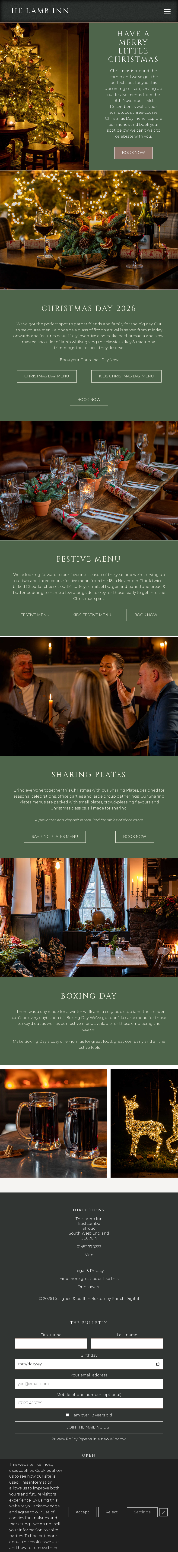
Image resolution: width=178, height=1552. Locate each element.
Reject (111, 1512)
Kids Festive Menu (91, 615)
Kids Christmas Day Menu (126, 376)
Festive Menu (35, 615)
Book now (133, 152)
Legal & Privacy (89, 1271)
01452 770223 (89, 1247)
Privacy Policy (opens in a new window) (89, 1439)
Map (89, 1255)
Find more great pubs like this (89, 1278)
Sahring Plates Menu (55, 836)
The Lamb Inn (38, 11)
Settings (142, 1512)
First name (51, 1335)
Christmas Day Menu (46, 376)
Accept (82, 1512)
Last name (127, 1335)
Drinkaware (89, 1287)
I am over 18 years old (91, 1415)
